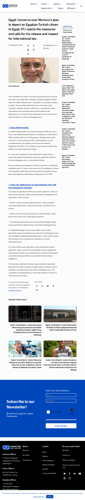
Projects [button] (44, 3)
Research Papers (48, 464)
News (44, 451)
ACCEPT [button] (49, 496)
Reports (45, 456)
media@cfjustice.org (14, 290)
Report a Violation (69, 459)
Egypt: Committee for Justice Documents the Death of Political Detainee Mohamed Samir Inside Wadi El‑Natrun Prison (68, 72)
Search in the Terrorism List (71, 466)
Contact (60, 8)
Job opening (26, 459)
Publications (71, 3)
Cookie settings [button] (38, 496)
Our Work (25, 454)
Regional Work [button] (46, 8)
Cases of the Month (49, 473)
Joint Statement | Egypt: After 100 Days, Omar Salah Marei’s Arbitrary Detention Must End (68, 90)
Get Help (66, 450)
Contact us (66, 454)
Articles (45, 468)
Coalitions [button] (56, 3)
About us (33, 3)
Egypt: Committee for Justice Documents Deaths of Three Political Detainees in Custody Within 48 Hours (68, 161)
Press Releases (47, 460)
